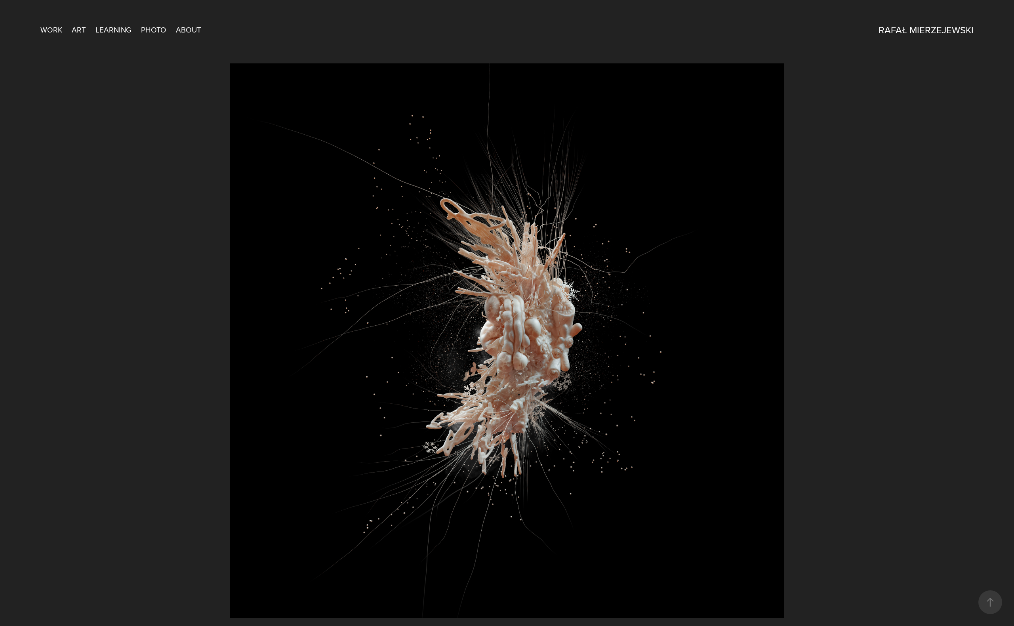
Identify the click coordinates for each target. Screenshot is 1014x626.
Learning (113, 29)
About (188, 29)
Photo (153, 29)
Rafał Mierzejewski (926, 29)
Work (51, 29)
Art (79, 29)
